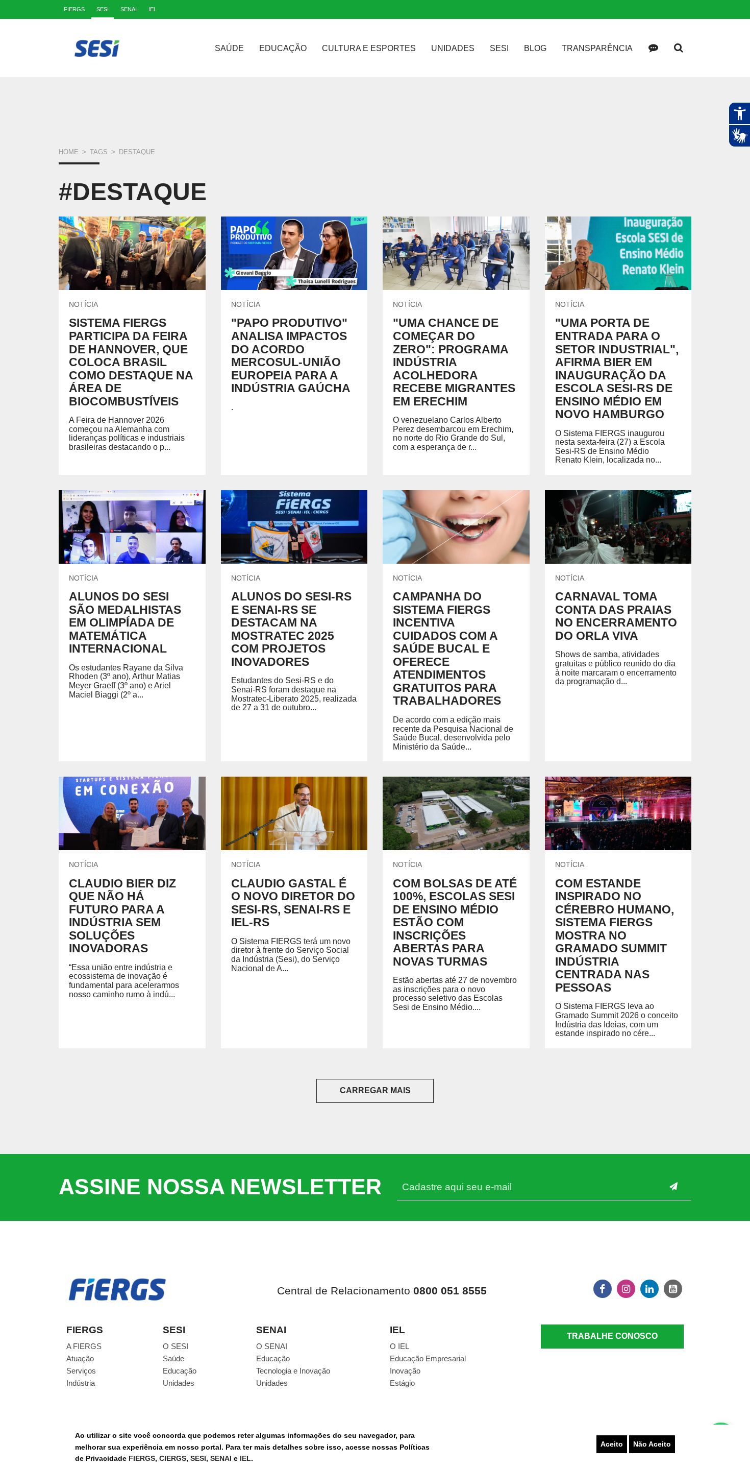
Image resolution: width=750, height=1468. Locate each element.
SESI (198, 1458)
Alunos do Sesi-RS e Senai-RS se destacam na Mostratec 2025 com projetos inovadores (291, 629)
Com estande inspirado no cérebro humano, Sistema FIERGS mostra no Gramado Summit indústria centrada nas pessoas (614, 935)
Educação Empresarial (428, 1358)
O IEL (399, 1346)
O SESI (175, 1346)
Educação (283, 48)
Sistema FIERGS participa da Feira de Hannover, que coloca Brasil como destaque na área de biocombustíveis (131, 361)
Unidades (452, 48)
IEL (245, 1458)
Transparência (597, 48)
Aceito (612, 1444)
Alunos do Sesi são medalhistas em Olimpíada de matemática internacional (125, 622)
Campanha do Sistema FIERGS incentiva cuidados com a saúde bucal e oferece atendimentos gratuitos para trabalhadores (447, 648)
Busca (678, 48)
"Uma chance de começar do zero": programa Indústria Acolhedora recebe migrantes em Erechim (454, 361)
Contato (653, 48)
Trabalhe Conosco (612, 1336)
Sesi (499, 48)
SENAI (222, 1458)
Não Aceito (652, 1444)
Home (69, 152)
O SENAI (271, 1346)
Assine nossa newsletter (220, 1186)
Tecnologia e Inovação (293, 1370)
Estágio (402, 1383)
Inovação (405, 1370)
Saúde (229, 48)
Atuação (80, 1358)
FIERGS (142, 1458)
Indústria (80, 1383)
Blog (535, 48)
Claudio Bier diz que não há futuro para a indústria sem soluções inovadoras (122, 916)
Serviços (81, 1370)
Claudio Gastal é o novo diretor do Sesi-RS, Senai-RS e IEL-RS (293, 903)
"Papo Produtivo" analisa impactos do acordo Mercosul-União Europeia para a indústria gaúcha (291, 355)
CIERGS (172, 1458)
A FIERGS (84, 1346)
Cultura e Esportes (369, 48)
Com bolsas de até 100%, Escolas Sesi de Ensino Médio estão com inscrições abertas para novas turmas (455, 922)
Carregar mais (375, 1090)
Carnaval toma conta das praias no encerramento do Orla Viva (616, 616)
